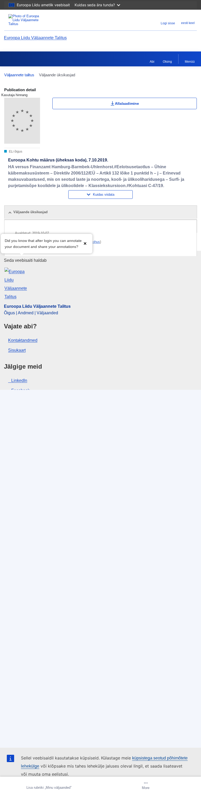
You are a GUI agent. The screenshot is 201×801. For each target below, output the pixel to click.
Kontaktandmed (22, 340)
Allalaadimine (127, 103)
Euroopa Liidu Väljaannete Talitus (35, 38)
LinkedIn (19, 380)
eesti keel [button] (188, 23)
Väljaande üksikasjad (30, 212)
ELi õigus (15, 151)
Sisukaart (17, 350)
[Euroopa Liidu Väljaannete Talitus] (38, 20)
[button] (85, 243)
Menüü (190, 61)
